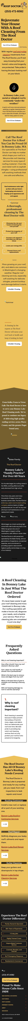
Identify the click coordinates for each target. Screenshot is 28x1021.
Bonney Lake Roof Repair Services (12, 848)
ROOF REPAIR (5, 999)
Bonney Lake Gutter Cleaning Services (10, 876)
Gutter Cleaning (14, 862)
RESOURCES (5, 1011)
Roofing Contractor (14, 800)
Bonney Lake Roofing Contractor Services (10, 817)
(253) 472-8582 (14, 11)
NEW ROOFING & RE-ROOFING (9, 996)
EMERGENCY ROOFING (7, 1005)
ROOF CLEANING (6, 1002)
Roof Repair (14, 831)
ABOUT (3, 1008)
